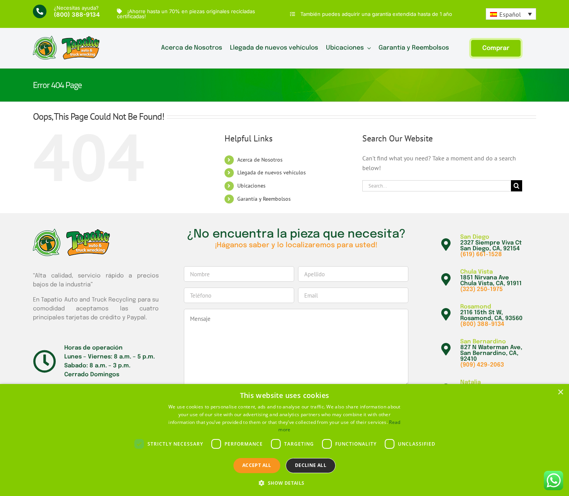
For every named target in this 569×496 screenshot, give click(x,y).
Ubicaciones (251, 185)
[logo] (66, 39)
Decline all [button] (310, 465)
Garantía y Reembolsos (264, 198)
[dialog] (284, 440)
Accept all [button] (256, 465)
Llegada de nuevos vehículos (271, 172)
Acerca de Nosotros (260, 159)
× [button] (560, 392)
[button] (284, 483)
